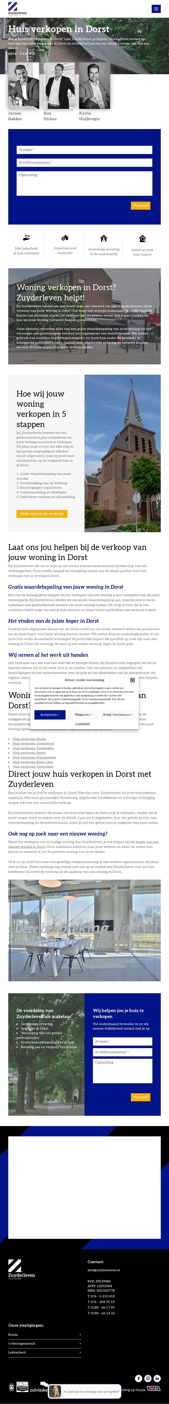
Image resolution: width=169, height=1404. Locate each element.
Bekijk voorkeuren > (117, 715)
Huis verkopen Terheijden (33, 767)
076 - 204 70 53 (103, 1302)
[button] (132, 680)
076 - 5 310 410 (103, 1296)
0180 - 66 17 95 (103, 1308)
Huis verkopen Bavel (29, 753)
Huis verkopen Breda (29, 739)
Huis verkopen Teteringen (33, 748)
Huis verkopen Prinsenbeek (34, 758)
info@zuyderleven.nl (104, 1270)
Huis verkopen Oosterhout (33, 744)
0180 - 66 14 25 (103, 1313)
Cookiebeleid (82, 723)
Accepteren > (50, 715)
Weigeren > (83, 715)
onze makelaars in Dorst (47, 44)
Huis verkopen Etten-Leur (33, 762)
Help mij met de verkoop (42, 514)
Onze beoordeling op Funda (124, 1390)
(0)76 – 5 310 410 (21, 54)
